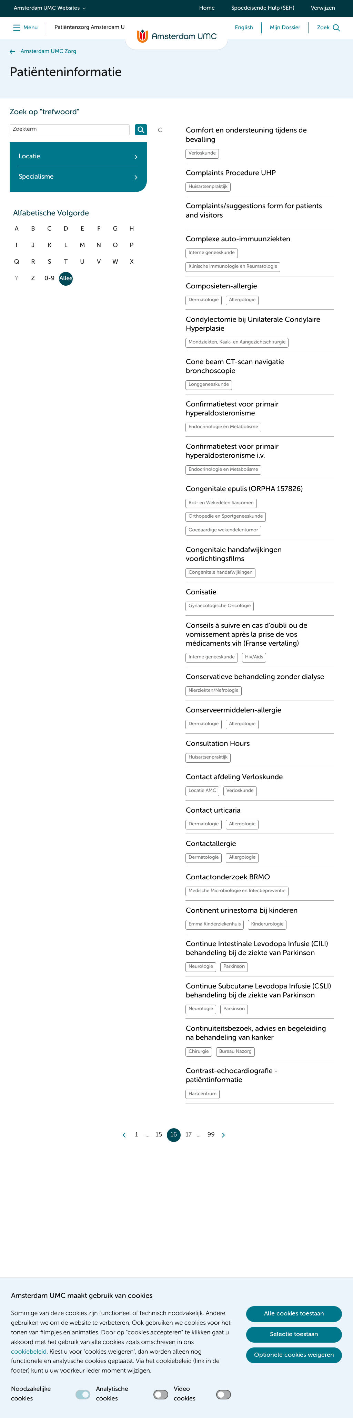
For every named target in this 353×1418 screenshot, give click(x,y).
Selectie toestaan (294, 1334)
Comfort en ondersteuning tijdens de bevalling (246, 135)
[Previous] (124, 1135)
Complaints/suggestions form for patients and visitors (254, 211)
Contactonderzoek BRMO (228, 877)
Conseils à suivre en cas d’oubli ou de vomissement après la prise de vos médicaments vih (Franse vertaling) (246, 635)
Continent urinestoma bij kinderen (241, 910)
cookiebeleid (29, 1352)
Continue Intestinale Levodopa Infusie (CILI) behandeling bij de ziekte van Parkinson (257, 949)
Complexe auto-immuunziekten (238, 239)
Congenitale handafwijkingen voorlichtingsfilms (234, 555)
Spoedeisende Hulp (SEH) (262, 8)
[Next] (223, 1135)
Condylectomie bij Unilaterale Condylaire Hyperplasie (253, 324)
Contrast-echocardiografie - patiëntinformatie (232, 1076)
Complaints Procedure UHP (231, 173)
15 (159, 1135)
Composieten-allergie (221, 286)
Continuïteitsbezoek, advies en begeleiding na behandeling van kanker (256, 1033)
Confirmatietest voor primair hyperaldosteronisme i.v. (232, 451)
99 (211, 1135)
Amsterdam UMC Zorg (48, 51)
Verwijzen (323, 8)
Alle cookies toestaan (294, 1314)
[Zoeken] (141, 129)
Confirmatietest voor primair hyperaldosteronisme (232, 409)
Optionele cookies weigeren (294, 1355)
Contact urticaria (213, 810)
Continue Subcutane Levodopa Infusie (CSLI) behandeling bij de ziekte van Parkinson (258, 991)
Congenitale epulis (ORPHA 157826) (244, 489)
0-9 (49, 279)
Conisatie (201, 592)
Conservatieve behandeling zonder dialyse (255, 677)
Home (207, 8)
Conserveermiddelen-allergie (233, 710)
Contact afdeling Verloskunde (234, 777)
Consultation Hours (218, 744)
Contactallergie (211, 844)
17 (189, 1135)
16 (174, 1135)
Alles (65, 279)
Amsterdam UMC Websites (47, 8)
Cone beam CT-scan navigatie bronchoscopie (235, 367)
